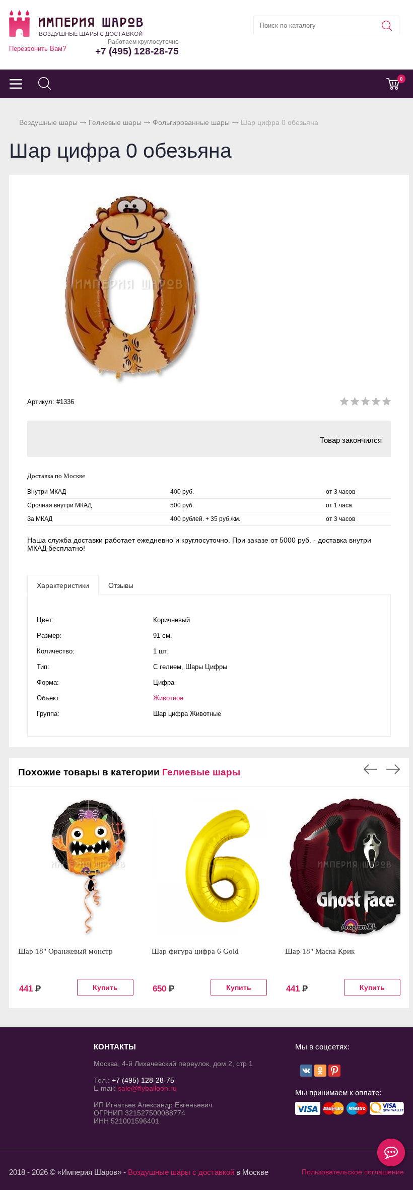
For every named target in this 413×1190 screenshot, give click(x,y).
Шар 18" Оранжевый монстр (65, 951)
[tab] (63, 585)
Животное (168, 698)
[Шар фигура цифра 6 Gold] (209, 866)
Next (393, 769)
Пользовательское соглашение (353, 1172)
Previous (370, 769)
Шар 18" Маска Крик (320, 951)
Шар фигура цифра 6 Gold (195, 951)
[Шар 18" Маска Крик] (342, 866)
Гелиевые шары (115, 122)
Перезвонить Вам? (37, 48)
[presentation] (63, 584)
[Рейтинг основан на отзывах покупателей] (365, 403)
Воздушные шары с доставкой (181, 1172)
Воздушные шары (48, 122)
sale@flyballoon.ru (147, 1088)
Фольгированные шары (191, 122)
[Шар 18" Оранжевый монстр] (75, 866)
